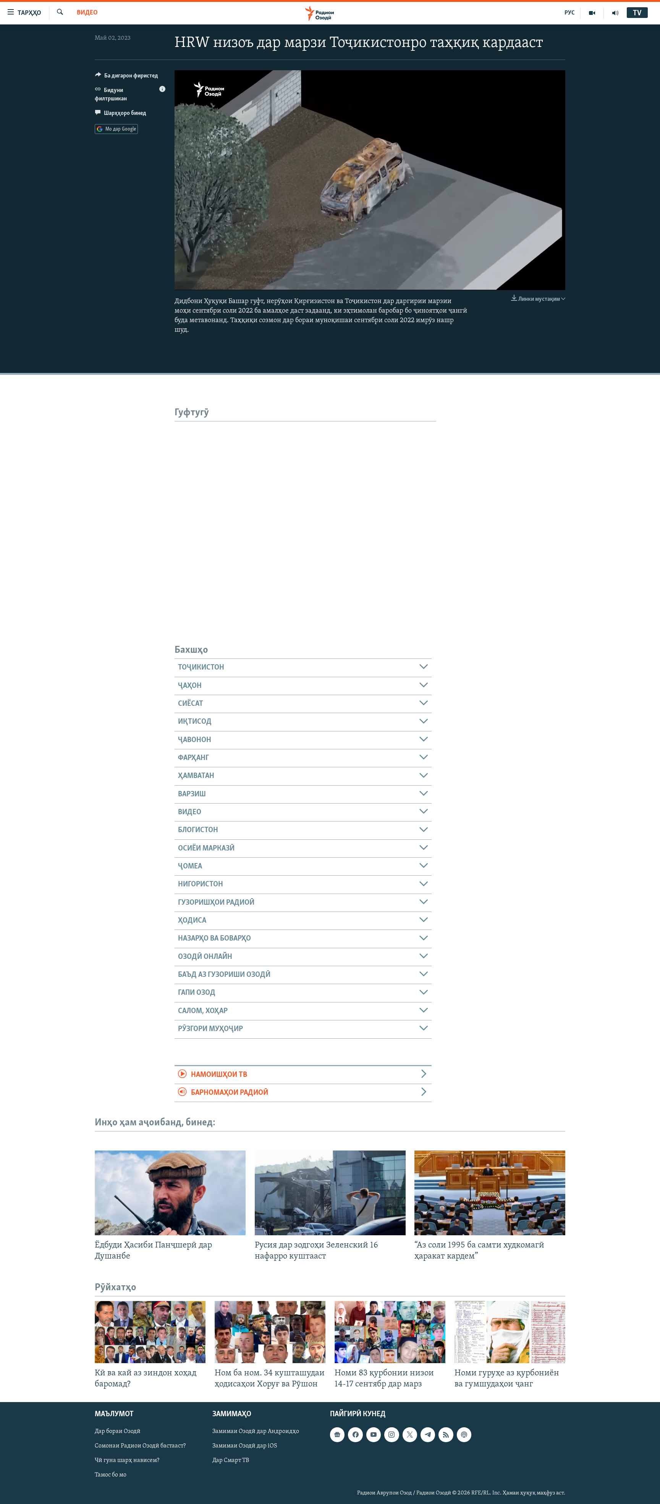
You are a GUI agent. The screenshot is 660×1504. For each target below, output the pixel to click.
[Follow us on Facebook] (355, 1434)
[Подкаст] (464, 1434)
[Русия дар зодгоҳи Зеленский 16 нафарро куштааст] (330, 1193)
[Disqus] (305, 516)
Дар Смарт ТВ (230, 1460)
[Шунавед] (615, 13)
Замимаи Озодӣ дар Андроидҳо (255, 1431)
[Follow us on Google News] (337, 1434)
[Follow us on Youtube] (373, 1434)
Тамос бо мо (110, 1475)
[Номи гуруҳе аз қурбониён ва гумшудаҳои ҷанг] (510, 1332)
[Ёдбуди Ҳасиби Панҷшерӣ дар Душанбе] (170, 1193)
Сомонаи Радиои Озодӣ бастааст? (140, 1446)
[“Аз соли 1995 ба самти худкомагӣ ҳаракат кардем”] (489, 1193)
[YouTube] (592, 13)
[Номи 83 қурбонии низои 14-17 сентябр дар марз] (390, 1332)
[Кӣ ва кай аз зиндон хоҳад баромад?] (150, 1332)
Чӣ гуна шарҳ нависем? (127, 1460)
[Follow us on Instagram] (391, 1434)
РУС (570, 13)
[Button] (126, 77)
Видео (87, 13)
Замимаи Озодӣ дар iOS (244, 1446)
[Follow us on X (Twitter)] (410, 1434)
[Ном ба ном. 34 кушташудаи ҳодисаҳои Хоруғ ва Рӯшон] (270, 1332)
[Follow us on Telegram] (428, 1434)
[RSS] (445, 1434)
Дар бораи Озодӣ (118, 1431)
